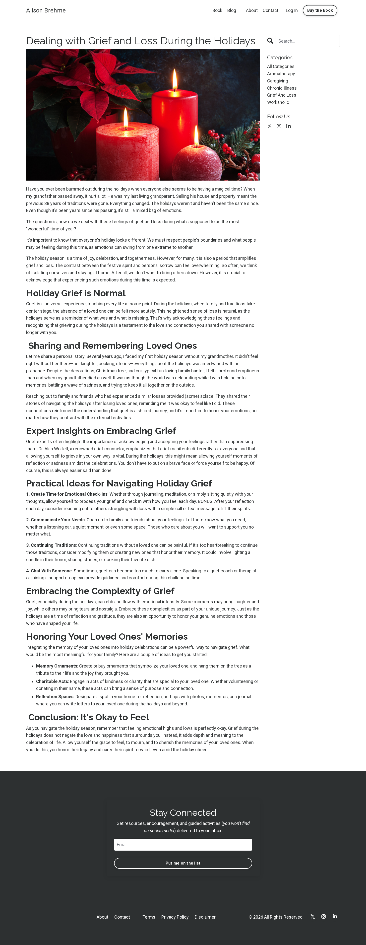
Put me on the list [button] (183, 863)
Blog (231, 10)
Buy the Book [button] (320, 10)
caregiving (277, 80)
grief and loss (281, 95)
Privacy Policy (175, 917)
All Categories (281, 66)
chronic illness (282, 88)
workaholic (278, 102)
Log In (292, 10)
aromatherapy (281, 73)
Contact (270, 10)
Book (217, 10)
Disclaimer (205, 917)
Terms (148, 917)
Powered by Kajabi (325, 932)
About (252, 10)
